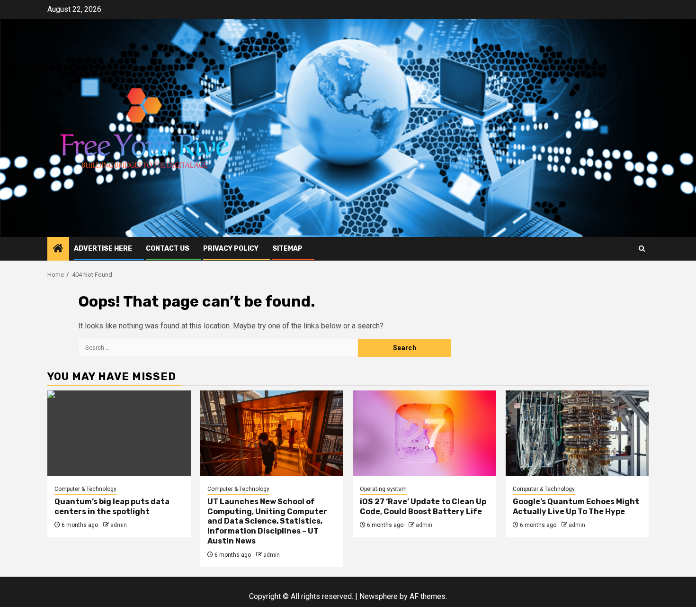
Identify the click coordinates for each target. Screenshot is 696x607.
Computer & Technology (85, 489)
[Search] (642, 248)
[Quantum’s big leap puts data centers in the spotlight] (119, 433)
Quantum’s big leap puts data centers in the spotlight (112, 506)
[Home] (58, 249)
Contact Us (167, 249)
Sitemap (287, 249)
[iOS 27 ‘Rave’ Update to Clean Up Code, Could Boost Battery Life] (424, 433)
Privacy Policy (231, 249)
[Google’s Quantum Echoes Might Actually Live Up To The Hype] (577, 433)
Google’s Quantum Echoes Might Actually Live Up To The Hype (576, 506)
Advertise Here (103, 249)
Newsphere (378, 596)
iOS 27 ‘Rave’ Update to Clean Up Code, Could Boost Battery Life (423, 506)
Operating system (383, 489)
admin (118, 525)
